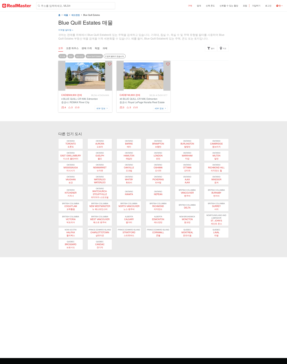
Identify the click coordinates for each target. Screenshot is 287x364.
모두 (60, 48)
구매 (190, 5)
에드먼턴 (75, 14)
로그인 (268, 5)
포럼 (245, 5)
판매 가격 (87, 48)
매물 (66, 14)
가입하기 (256, 5)
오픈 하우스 (72, 48)
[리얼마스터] (16, 6)
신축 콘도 (210, 5)
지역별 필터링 (65, 29)
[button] (109, 64)
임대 (199, 5)
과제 (105, 48)
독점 (97, 48)
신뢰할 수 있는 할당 (229, 5)
